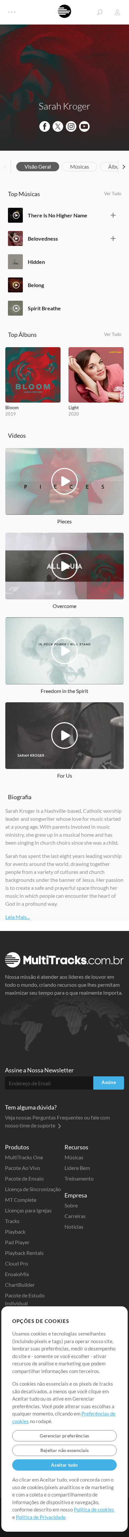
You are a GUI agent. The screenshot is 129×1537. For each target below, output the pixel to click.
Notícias (73, 1226)
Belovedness (43, 238)
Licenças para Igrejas (28, 1210)
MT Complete (20, 1199)
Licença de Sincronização (33, 1189)
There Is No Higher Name (57, 215)
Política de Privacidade (40, 1517)
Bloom (12, 407)
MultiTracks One (24, 1157)
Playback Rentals (24, 1253)
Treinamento (79, 1178)
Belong (36, 285)
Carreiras (75, 1216)
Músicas (79, 166)
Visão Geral (37, 166)
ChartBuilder (20, 1284)
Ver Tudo (112, 193)
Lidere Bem (77, 1168)
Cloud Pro (16, 1263)
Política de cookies (94, 1509)
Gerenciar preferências (64, 1435)
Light (73, 407)
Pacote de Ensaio (24, 1178)
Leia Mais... (17, 917)
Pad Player (17, 1242)
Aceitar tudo (64, 1465)
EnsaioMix (17, 1274)
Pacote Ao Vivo (22, 1168)
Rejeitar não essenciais (64, 1450)
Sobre (71, 1205)
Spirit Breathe (44, 308)
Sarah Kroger (64, 106)
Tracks (12, 1221)
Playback (15, 1231)
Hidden (36, 262)
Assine (109, 1082)
